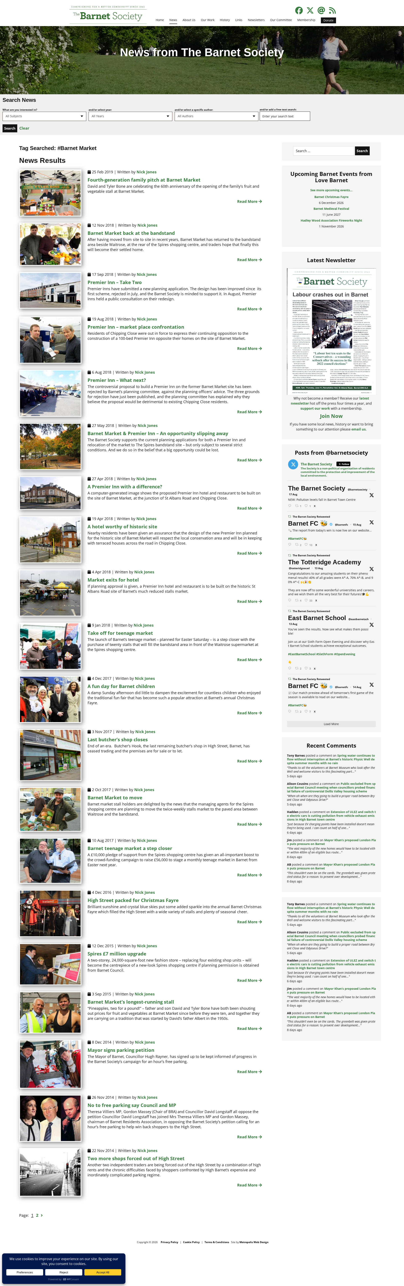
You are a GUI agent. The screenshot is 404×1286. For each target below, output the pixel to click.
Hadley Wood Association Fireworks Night (331, 209)
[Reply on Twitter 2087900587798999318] (290, 600)
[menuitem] (160, 22)
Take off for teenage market (120, 633)
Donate (328, 20)
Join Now (331, 415)
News (173, 20)
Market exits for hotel (113, 580)
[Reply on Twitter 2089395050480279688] (290, 506)
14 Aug (357, 687)
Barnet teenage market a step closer (130, 848)
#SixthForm (324, 654)
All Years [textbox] (98, 116)
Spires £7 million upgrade (117, 953)
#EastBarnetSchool (301, 654)
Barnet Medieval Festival (331, 197)
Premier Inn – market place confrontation (136, 327)
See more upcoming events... (331, 190)
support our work (315, 408)
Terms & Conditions (217, 1242)
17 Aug (293, 494)
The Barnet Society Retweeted (311, 516)
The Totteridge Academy (324, 562)
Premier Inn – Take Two (115, 282)
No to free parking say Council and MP (132, 1105)
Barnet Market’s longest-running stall (131, 1002)
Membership (306, 20)
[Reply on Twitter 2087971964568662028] (290, 668)
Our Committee (281, 20)
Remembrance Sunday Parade (331, 220)
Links (238, 20)
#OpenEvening (344, 654)
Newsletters (256, 20)
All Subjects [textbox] (14, 116)
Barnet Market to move (115, 797)
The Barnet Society (316, 488)
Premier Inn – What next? (117, 380)
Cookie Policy (191, 1242)
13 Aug (319, 568)
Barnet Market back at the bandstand (131, 233)
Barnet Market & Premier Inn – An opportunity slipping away (158, 433)
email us (358, 429)
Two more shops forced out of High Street (136, 1158)
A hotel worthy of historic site (122, 526)
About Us (189, 20)
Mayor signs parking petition (121, 1050)
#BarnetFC (295, 539)
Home (160, 20)
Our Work (207, 20)
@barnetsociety (357, 489)
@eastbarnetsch (358, 619)
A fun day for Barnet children (121, 686)
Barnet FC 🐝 (308, 523)
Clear (24, 128)
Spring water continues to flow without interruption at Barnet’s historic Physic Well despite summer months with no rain (331, 759)
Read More (248, 201)
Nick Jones (147, 171)
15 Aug (357, 524)
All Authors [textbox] (185, 116)
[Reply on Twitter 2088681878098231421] (290, 544)
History (225, 20)
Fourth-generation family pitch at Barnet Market (144, 180)
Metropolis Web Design (253, 1242)
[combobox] (44, 116)
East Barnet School (317, 617)
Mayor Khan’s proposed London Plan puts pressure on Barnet (331, 842)
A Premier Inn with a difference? (125, 486)
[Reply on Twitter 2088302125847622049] (290, 711)
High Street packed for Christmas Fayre (133, 900)
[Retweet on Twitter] (289, 516)
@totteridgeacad (299, 568)
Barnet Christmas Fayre (331, 232)
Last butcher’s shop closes (118, 739)
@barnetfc (341, 524)
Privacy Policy (169, 1242)
